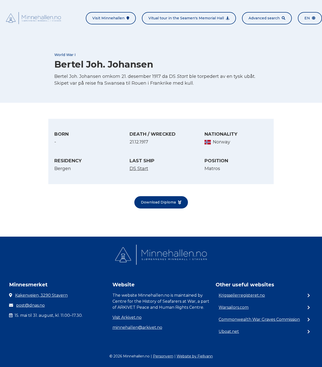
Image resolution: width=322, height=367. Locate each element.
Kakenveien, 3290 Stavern (41, 295)
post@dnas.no (30, 305)
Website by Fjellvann (195, 356)
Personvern (163, 356)
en (307, 18)
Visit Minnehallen (108, 18)
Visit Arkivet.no (127, 317)
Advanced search (264, 18)
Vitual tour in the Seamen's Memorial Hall (186, 18)
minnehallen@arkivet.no (137, 327)
